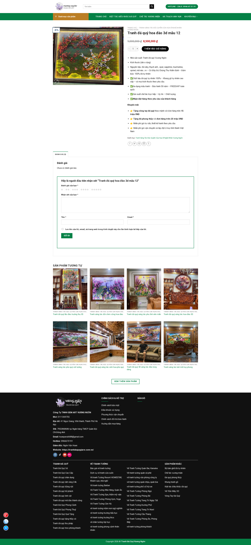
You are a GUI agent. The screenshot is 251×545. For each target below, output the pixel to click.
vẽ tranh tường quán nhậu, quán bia (142, 482)
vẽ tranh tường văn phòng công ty (142, 477)
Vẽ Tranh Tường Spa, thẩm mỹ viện (105, 494)
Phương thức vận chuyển (112, 414)
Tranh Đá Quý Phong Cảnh (64, 505)
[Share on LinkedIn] (144, 144)
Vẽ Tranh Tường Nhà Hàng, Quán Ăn (106, 490)
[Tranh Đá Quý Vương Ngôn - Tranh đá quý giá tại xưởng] (66, 6)
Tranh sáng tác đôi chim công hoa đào (106, 314)
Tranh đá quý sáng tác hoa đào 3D (178, 314)
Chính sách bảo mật (110, 405)
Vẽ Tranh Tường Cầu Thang (139, 514)
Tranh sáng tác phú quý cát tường (67, 367)
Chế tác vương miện (149, 17)
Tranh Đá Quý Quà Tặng (63, 514)
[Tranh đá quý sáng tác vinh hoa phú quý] (107, 341)
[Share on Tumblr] (149, 144)
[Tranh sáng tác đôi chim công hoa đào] (107, 289)
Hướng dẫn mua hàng (111, 423)
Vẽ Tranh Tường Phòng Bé (138, 496)
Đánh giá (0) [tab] (60, 154)
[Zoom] (56, 81)
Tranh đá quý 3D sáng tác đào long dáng (142, 368)
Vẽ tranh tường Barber (100, 485)
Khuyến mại (190, 17)
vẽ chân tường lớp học (100, 522)
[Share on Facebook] (130, 144)
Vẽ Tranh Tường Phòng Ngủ (139, 491)
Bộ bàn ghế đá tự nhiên (175, 468)
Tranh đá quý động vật (63, 486)
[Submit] (152, 6)
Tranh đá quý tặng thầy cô (64, 519)
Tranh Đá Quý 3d (60, 468)
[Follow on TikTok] (60, 455)
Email (130, 217)
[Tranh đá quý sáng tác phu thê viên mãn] (144, 289)
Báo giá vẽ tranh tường (100, 468)
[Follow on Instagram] (55, 455)
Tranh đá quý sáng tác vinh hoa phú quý (107, 367)
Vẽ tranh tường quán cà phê (139, 473)
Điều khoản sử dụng (110, 410)
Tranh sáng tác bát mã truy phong (178, 367)
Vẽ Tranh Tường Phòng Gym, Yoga (105, 499)
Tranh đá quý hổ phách (63, 491)
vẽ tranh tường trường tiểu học (103, 513)
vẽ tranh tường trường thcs (102, 517)
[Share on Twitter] (134, 144)
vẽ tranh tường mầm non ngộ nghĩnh (106, 508)
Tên (63, 217)
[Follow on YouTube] (65, 455)
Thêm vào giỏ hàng (155, 49)
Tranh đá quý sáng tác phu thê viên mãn (144, 314)
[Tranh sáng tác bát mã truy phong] (181, 341)
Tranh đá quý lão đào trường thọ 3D (68, 314)
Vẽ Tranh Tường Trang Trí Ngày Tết (142, 500)
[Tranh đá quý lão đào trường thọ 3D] (70, 289)
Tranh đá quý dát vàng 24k (65, 482)
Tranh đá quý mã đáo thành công (67, 500)
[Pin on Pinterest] (139, 144)
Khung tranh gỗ (171, 482)
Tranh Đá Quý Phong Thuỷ (64, 509)
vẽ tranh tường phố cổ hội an (139, 486)
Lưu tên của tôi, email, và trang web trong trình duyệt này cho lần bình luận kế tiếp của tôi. (106, 229)
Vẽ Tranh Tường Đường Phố (139, 505)
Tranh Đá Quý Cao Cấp (63, 473)
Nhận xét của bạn (69, 195)
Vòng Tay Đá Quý (172, 496)
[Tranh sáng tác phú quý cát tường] (70, 341)
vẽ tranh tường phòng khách (139, 526)
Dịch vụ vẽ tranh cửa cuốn (101, 473)
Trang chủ (101, 17)
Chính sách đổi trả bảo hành (113, 419)
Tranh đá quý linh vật (62, 496)
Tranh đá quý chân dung (63, 477)
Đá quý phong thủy (173, 477)
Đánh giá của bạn (69, 186)
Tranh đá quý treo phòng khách (67, 528)
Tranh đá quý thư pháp (63, 523)
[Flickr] (69, 455)
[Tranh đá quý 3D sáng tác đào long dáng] (144, 341)
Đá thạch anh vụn (172, 17)
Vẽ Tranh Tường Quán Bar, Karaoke (142, 468)
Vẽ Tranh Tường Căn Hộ (101, 503)
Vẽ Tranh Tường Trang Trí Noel (140, 509)
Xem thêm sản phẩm (125, 381)
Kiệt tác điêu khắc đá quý (122, 17)
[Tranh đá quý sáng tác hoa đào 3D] (181, 289)
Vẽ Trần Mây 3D (172, 491)
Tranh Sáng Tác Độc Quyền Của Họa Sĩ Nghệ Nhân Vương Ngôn (159, 138)
